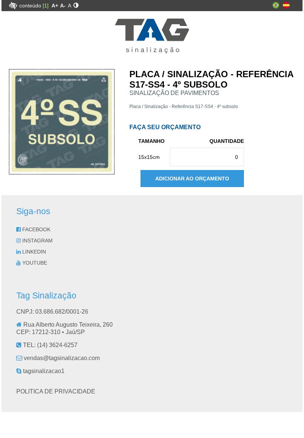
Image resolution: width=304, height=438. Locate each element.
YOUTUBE (34, 263)
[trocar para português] (275, 7)
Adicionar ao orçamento (192, 179)
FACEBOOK (35, 229)
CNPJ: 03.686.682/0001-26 (52, 311)
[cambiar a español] (286, 7)
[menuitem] (55, 6)
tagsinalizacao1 (43, 371)
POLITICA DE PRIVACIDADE (55, 391)
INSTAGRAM (37, 240)
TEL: (49, 345)
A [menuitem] (69, 6)
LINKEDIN (33, 252)
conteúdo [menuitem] (34, 6)
